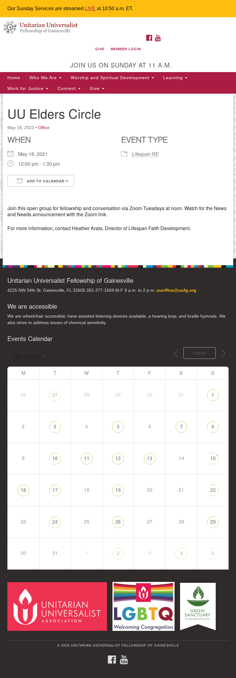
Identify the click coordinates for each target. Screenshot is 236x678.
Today (199, 353)
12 (118, 458)
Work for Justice (26, 88)
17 (55, 489)
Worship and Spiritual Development (111, 77)
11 (86, 458)
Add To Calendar (45, 181)
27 (55, 394)
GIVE (99, 49)
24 (55, 521)
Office (43, 127)
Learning (173, 77)
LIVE (90, 8)
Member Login (126, 49)
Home (13, 77)
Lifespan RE (145, 153)
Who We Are (44, 77)
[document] (118, 176)
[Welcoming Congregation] (145, 606)
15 (213, 458)
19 (118, 489)
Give (95, 88)
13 (149, 458)
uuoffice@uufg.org (176, 290)
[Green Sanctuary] (200, 606)
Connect (67, 88)
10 (55, 458)
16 (23, 489)
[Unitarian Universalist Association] (59, 606)
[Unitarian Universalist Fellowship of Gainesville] (118, 23)
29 (213, 521)
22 (213, 489)
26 (118, 521)
